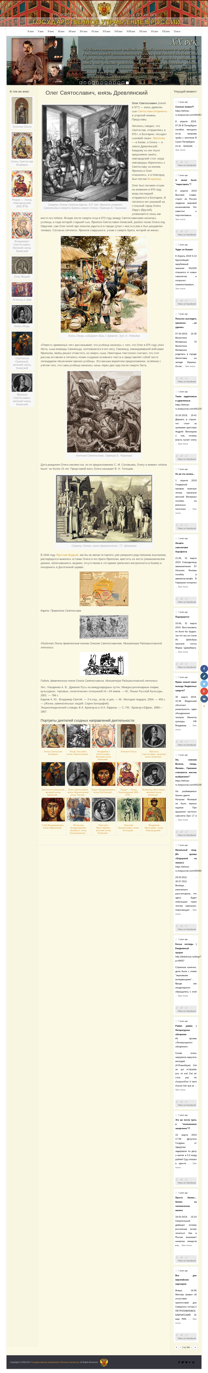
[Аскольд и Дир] (22, 290)
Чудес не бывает (184, 249)
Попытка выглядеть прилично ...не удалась (186, 323)
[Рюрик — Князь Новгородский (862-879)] (22, 184)
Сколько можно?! (184, 107)
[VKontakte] (204, 698)
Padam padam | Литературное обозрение (186, 1030)
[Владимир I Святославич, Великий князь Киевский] (22, 226)
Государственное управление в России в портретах (55, 1362)
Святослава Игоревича (152, 111)
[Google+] (204, 691)
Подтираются (182, 617)
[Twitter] (182, 1362)
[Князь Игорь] (22, 315)
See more (180, 150)
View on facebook (187, 165)
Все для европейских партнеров (186, 1279)
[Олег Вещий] (22, 266)
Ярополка (159, 138)
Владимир (154, 179)
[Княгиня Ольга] (22, 111)
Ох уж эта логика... (185, 474)
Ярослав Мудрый (67, 554)
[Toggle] (204, 706)
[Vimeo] (186, 1362)
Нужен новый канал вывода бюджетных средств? (186, 686)
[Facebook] (179, 1362)
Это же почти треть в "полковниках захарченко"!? (186, 1124)
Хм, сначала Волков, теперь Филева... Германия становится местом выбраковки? (186, 768)
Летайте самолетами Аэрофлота (181, 547)
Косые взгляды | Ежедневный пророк (186, 948)
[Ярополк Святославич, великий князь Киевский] (22, 384)
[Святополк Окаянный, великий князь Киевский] (22, 345)
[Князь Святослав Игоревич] (22, 146)
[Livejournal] (204, 676)
